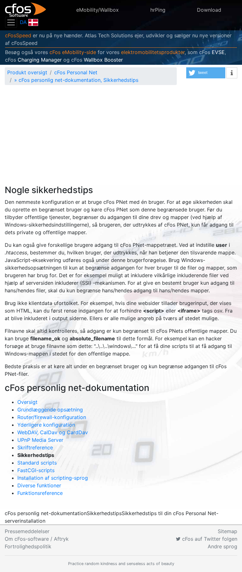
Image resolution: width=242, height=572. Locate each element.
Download (209, 10)
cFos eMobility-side (72, 52)
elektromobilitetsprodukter (153, 52)
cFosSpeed (18, 35)
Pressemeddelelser (27, 531)
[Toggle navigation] (11, 22)
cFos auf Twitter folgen (209, 539)
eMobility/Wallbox (97, 10)
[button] (205, 72)
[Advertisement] (121, 137)
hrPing (157, 10)
